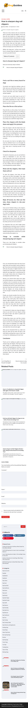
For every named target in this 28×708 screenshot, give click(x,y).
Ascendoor (8, 706)
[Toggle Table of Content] (16, 56)
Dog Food (4, 583)
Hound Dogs (5, 629)
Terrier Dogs (5, 642)
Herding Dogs (5, 627)
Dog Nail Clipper (5, 19)
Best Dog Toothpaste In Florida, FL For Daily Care (18, 661)
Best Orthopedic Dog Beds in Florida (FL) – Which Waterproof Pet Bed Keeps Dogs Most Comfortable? (18, 685)
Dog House (5, 590)
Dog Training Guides (7, 622)
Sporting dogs (5, 639)
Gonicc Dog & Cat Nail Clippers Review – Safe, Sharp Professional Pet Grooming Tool (13, 450)
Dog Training (5, 620)
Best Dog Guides (15, 704)
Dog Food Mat (5, 585)
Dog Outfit (5, 602)
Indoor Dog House (6, 632)
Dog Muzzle (5, 595)
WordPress (21, 706)
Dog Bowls (5, 578)
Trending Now (5, 647)
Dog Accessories (6, 570)
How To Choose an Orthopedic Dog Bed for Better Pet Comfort (18, 669)
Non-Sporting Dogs (6, 634)
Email (3, 496)
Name (3, 489)
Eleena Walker (6, 26)
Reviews (4, 637)
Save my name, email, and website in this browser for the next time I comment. (13, 511)
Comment (4, 470)
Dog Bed (4, 573)
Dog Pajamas (5, 605)
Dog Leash (5, 593)
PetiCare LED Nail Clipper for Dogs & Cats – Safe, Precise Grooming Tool (13, 419)
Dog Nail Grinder (6, 600)
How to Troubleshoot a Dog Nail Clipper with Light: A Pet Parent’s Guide (13, 389)
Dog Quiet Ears (6, 610)
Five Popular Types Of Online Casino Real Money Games (17, 677)
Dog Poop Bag (5, 607)
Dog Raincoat (5, 612)
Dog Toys (4, 617)
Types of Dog (5, 649)
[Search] (25, 11)
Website (3, 503)
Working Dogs (5, 652)
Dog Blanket (5, 575)
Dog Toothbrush (6, 615)
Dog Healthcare (6, 588)
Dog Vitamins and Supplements (9, 625)
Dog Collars (5, 580)
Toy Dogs (4, 644)
